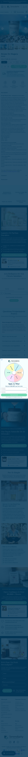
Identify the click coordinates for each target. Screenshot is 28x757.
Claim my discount (14, 394)
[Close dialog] (1, 359)
